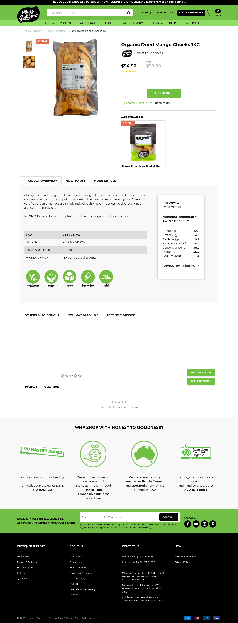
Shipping (164, 103)
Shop (47, 23)
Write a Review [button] (201, 372)
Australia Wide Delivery (82, 589)
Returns (21, 573)
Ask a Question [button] (201, 381)
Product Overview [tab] (41, 180)
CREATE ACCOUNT (164, 13)
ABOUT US (76, 546)
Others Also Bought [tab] (42, 315)
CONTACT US (130, 546)
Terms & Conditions (185, 557)
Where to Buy (132, 23)
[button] (136, 104)
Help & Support (25, 568)
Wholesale (87, 23)
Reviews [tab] (31, 387)
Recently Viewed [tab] (121, 315)
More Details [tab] (105, 180)
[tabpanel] (144, 144)
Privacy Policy (182, 562)
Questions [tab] (51, 387)
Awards (74, 584)
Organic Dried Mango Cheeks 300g (141, 166)
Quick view (143, 125)
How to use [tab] (76, 180)
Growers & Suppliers (81, 573)
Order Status (194, 23)
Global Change (78, 579)
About (109, 23)
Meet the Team (78, 568)
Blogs (156, 23)
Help (172, 23)
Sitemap (74, 595)
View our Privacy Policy (140, 527)
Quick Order (24, 579)
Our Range (76, 557)
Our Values (76, 562)
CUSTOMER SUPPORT (31, 546)
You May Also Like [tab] (83, 315)
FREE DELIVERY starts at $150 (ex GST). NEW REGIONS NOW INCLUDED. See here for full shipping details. (119, 2)
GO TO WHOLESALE (191, 13)
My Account (23, 557)
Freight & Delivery (27, 562)
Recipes (65, 23)
